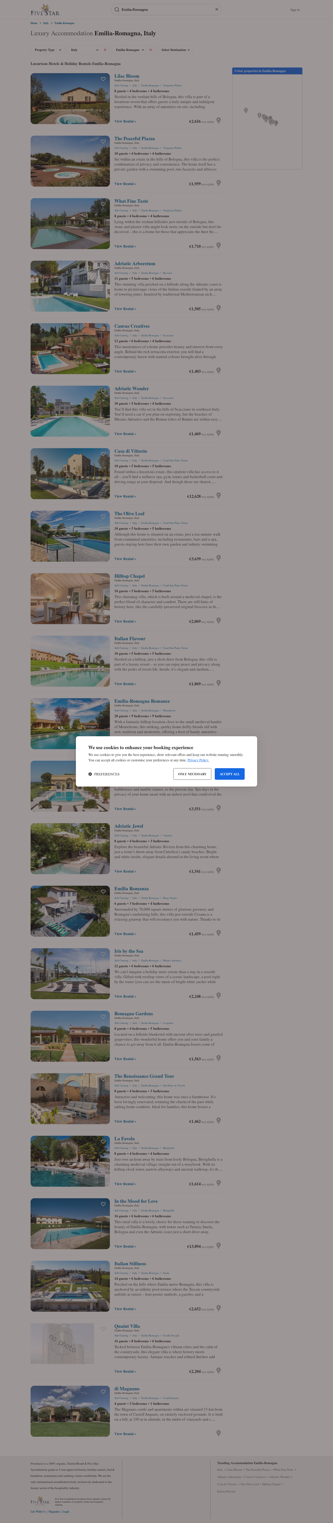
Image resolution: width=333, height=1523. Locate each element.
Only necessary (192, 774)
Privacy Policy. (198, 760)
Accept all (230, 774)
